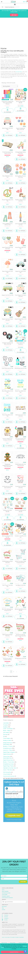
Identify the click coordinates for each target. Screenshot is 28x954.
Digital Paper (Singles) (9, 752)
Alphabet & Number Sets (9, 768)
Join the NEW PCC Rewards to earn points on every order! (14, 11)
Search (2, 7)
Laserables (6, 723)
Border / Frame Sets (8, 762)
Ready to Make (7, 740)
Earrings (5, 734)
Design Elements (7, 742)
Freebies (5, 725)
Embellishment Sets (8, 764)
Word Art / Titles (7, 750)
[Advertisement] (14, 32)
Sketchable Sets (7, 758)
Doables (5, 727)
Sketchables (6, 744)
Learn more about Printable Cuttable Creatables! (13, 937)
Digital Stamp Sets (8, 760)
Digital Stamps (7, 754)
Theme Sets (6, 756)
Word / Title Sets (7, 770)
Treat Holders (6, 738)
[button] (2, 2)
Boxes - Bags (6, 730)
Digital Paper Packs (8, 766)
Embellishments (7, 748)
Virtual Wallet (6, 774)
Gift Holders (6, 732)
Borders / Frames (8, 746)
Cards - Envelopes (8, 728)
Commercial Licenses (8, 776)
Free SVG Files (19, 71)
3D (4, 736)
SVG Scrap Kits (7, 772)
